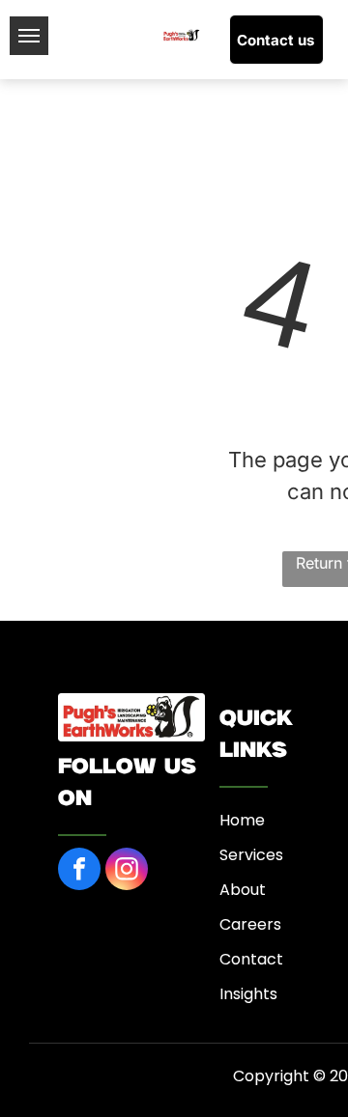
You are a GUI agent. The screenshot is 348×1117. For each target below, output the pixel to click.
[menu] (29, 35)
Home (242, 820)
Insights (248, 994)
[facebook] (79, 871)
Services (251, 855)
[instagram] (126, 871)
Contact (251, 959)
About (242, 890)
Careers (250, 924)
